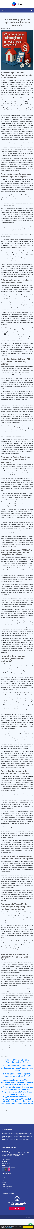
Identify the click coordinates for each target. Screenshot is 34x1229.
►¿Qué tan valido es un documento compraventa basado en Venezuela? (17, 1102)
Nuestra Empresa (6, 1188)
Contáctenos (5, 1191)
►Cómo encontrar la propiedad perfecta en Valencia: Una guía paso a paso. (17, 1068)
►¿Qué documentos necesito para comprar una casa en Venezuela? (17, 1097)
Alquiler (4, 1182)
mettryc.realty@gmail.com (8, 1167)
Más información (9, 1227)
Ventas (4, 1180)
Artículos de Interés (7, 1186)
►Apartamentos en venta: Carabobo (17, 1079)
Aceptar (28, 1226)
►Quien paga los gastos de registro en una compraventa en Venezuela (17, 1088)
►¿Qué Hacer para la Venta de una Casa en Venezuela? (17, 1092)
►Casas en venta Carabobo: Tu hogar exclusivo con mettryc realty (17, 1083)
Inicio (3, 1178)
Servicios (4, 1184)
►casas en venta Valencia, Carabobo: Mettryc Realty (17, 1061)
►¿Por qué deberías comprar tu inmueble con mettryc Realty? (17, 1075)
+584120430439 (6, 1159)
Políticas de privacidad (8, 1193)
